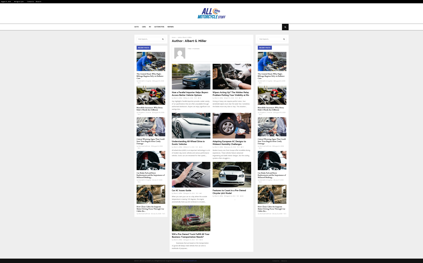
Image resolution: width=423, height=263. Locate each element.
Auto (136, 27)
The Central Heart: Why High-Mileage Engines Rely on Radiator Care (150, 76)
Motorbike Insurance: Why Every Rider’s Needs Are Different (150, 108)
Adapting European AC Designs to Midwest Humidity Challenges (229, 143)
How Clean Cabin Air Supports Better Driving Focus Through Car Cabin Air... (150, 208)
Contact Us (30, 1)
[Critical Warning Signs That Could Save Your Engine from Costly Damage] (151, 126)
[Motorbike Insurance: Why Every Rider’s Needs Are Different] (151, 95)
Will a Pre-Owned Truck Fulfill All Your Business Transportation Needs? (190, 235)
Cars (144, 27)
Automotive (159, 27)
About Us (38, 1)
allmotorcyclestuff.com (189, 261)
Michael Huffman (144, 146)
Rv (150, 27)
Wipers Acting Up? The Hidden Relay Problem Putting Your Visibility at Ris (231, 94)
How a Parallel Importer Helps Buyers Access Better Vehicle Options (190, 94)
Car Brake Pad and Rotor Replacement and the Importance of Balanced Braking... (151, 175)
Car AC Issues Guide (181, 190)
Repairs (171, 27)
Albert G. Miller (187, 37)
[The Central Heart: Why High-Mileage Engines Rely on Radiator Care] (151, 61)
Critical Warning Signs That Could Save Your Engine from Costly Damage (150, 141)
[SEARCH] (162, 39)
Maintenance (217, 65)
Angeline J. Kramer (145, 112)
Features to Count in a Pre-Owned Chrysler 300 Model (229, 192)
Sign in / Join (20, 1)
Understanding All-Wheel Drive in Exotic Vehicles (188, 143)
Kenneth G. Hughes (145, 81)
